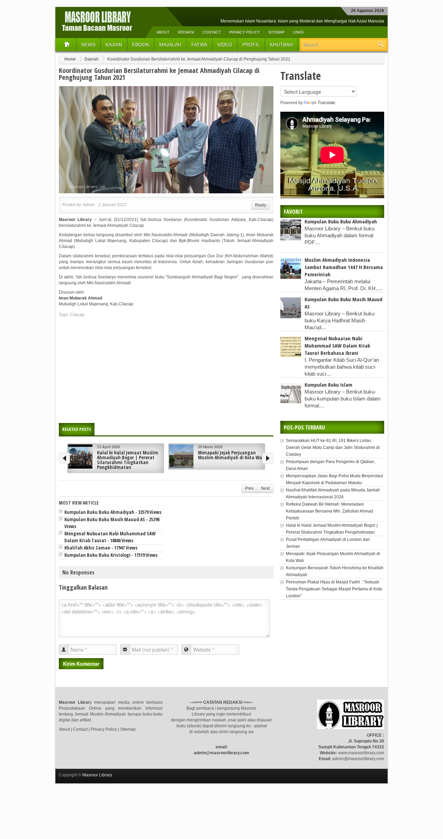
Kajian (114, 44)
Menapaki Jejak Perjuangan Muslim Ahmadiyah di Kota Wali (231, 455)
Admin (89, 204)
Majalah (170, 44)
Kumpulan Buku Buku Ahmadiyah (341, 221)
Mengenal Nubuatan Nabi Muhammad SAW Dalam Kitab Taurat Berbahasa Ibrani (337, 345)
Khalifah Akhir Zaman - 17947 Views (100, 547)
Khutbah (281, 44)
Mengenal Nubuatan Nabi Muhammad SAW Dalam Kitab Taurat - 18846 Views (109, 537)
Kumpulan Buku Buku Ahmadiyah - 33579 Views (112, 512)
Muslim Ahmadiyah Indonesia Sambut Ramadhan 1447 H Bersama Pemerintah (344, 267)
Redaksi (186, 32)
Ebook (140, 44)
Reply (260, 205)
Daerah (91, 59)
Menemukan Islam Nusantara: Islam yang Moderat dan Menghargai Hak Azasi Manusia (302, 21)
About (163, 32)
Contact (211, 32)
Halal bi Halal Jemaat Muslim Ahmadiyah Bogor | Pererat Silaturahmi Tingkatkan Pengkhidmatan (127, 459)
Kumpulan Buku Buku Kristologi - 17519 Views (110, 555)
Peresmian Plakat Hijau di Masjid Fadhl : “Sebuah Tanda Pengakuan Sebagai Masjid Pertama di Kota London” (334, 589)
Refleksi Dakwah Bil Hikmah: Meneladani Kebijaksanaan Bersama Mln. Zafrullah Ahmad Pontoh (329, 511)
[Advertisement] (166, 367)
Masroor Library (97, 775)
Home (70, 59)
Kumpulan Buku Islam (328, 384)
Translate (326, 102)
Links (298, 32)
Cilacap (77, 314)
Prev (249, 488)
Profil (251, 44)
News (88, 44)
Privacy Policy (244, 32)
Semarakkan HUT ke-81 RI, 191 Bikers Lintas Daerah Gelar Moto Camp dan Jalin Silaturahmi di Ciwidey (333, 447)
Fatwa (199, 44)
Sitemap (276, 32)
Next (265, 488)
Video (224, 44)
